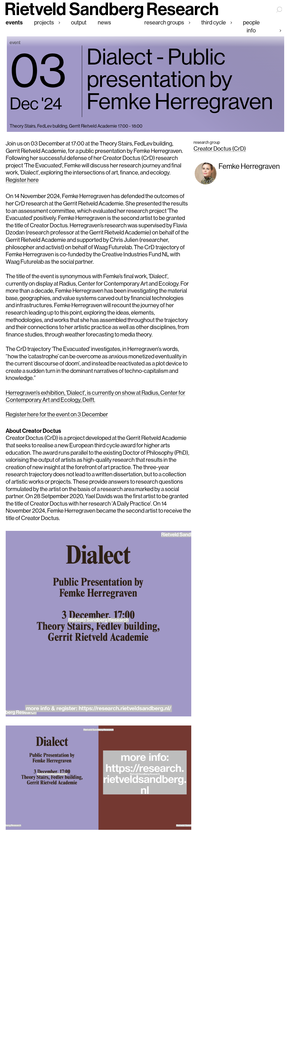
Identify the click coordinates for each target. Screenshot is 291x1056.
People (251, 22)
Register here (22, 179)
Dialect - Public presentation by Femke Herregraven (180, 79)
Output (78, 22)
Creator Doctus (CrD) (220, 148)
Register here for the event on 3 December (57, 414)
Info (251, 30)
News (104, 22)
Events (14, 22)
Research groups (164, 22)
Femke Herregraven (249, 166)
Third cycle (213, 22)
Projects (44, 22)
